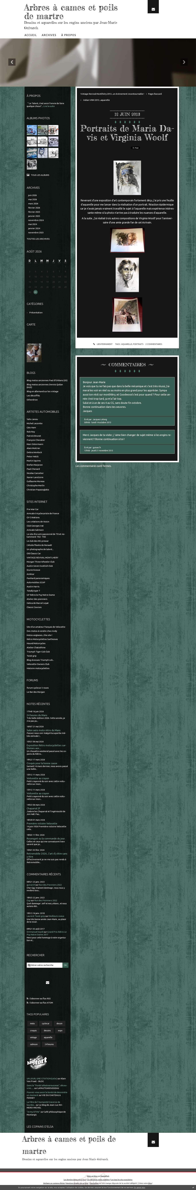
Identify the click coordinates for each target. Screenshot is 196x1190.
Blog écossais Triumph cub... (40, 660)
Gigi (28, 900)
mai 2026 (32, 199)
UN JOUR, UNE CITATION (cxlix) (42, 1078)
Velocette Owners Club (38, 664)
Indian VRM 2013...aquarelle (96, 100)
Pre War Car (32, 509)
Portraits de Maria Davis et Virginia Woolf (127, 133)
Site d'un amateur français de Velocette (46, 627)
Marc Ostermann (35, 444)
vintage (33, 1037)
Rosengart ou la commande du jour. (46, 838)
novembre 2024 (36, 220)
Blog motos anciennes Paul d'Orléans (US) (47, 380)
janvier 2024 (34, 228)
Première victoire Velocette (42, 823)
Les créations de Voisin (38, 521)
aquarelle (48, 1037)
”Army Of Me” (33, 1112)
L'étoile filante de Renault (39, 545)
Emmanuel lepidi (35, 932)
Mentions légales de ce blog (77, 1183)
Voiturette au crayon (38, 778)
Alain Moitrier (33, 448)
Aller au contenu (11, 2)
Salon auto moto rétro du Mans (44, 730)
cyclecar (45, 1023)
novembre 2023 (36, 232)
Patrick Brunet (34, 436)
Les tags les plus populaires (121, 1180)
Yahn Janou (32, 419)
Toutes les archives (38, 239)
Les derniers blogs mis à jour (75, 1180)
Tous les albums (40, 175)
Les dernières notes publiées (98, 1180)
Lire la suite (49, 106)
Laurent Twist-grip (36, 916)
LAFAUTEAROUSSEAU (48, 1088)
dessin (59, 1023)
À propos (68, 35)
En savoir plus (139, 1187)
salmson (34, 1044)
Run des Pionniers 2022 (50, 885)
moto (32, 1023)
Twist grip (31, 656)
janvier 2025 (34, 216)
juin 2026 (32, 195)
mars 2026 (33, 203)
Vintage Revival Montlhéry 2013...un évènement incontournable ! (112, 94)
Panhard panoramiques (38, 578)
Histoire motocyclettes (38, 668)
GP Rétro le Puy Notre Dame (41, 595)
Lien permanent (104, 344)
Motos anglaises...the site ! (39, 635)
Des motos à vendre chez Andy (42, 631)
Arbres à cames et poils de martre (71, 11)
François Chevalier (36, 440)
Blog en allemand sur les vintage (42, 391)
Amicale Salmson (35, 530)
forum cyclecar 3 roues (38, 688)
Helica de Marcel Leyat (38, 603)
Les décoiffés (33, 395)
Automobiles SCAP (36, 582)
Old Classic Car (34, 553)
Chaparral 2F (33, 808)
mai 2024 (32, 224)
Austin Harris (33, 586)
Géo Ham (31, 427)
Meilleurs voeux (56, 916)
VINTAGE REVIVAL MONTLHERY (42, 557)
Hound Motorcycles (36, 643)
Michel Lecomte (34, 423)
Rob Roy (31, 431)
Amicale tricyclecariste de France (43, 513)
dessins (47, 1030)
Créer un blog (92, 1176)
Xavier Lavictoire (35, 477)
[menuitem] (30, 35)
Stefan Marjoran (35, 465)
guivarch (31, 885)
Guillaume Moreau (35, 481)
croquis (33, 1030)
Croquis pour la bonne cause (42, 763)
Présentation (35, 312)
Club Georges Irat (35, 526)
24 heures (49, 1044)
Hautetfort (105, 1176)
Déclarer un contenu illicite (54, 1183)
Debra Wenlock (34, 452)
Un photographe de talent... (40, 549)
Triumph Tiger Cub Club (38, 651)
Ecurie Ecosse (33, 570)
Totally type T (33, 590)
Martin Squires (34, 460)
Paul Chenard (33, 469)
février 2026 (34, 207)
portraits (138, 344)
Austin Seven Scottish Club (40, 566)
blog (150, 1183)
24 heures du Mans (37, 715)
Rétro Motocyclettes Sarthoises (42, 639)
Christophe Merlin (35, 485)
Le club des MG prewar (38, 541)
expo (60, 1030)
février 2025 (34, 212)
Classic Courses (34, 607)
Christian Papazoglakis (38, 489)
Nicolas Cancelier (35, 473)
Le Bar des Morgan (36, 692)
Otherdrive (32, 399)
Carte (31, 324)
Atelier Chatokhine (36, 647)
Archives (49, 35)
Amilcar (30, 574)
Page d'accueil (155, 94)
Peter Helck (32, 456)
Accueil (31, 35)
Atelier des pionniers (37, 599)
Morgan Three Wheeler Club (41, 562)
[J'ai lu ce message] (193, 1187)
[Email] (153, 6)
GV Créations (33, 517)
